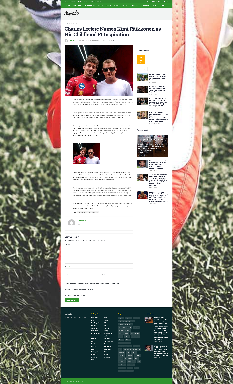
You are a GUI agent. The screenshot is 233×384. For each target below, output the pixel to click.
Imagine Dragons (123, 333)
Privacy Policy (72, 1)
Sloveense (129, 355)
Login (166, 1)
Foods (108, 5)
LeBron (127, 336)
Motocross (94, 354)
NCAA (106, 320)
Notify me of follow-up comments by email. (79, 289)
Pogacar (134, 352)
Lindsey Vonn (135, 336)
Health (116, 5)
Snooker (106, 338)
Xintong (131, 371)
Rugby (106, 331)
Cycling (93, 325)
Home (66, 1)
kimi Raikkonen (93, 212)
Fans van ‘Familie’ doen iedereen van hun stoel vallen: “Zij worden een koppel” (157, 89)
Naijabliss (72, 14)
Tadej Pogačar (128, 358)
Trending (107, 357)
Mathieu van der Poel (125, 346)
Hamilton (127, 330)
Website (103, 275)
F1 (99, 40)
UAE (134, 361)
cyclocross (94, 328)
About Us (79, 1)
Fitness (100, 5)
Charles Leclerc (82, 212)
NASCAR (93, 360)
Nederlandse (127, 349)
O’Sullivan (121, 352)
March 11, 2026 (143, 155)
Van (139, 361)
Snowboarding (108, 341)
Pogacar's (121, 355)
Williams (130, 368)
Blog (92, 320)
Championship (123, 321)
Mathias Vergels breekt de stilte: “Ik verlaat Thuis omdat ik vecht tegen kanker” (158, 77)
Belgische (128, 318)
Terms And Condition (95, 1)
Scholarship (145, 5)
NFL (105, 323)
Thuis (129, 361)
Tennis (106, 352)
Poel (128, 352)
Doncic (121, 324)
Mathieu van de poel (125, 343)
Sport (155, 5)
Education (77, 5)
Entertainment (89, 5)
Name (67, 267)
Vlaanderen (122, 368)
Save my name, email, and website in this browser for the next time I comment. (92, 283)
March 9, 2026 (153, 187)
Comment (68, 244)
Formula (136, 327)
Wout (136, 368)
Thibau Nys (122, 361)
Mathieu (128, 339)
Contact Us (85, 1)
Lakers (93, 346)
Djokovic (131, 321)
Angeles (121, 318)
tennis (136, 358)
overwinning (136, 349)
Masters (121, 339)
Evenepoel (122, 327)
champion (136, 318)
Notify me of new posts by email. (76, 295)
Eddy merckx (129, 324)
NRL (105, 325)
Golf (92, 341)
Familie (129, 327)
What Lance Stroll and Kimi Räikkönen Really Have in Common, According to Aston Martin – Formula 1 (157, 164)
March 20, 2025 (83, 40)
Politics (135, 5)
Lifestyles (125, 5)
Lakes (93, 349)
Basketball (94, 317)
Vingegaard (131, 364)
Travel (163, 5)
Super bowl (107, 346)
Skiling (106, 336)
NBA (105, 317)
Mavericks (136, 346)
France (121, 330)
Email (67, 275)
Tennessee (107, 349)
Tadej (120, 358)
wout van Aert (123, 371)
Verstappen (122, 364)
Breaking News (73, 23)
